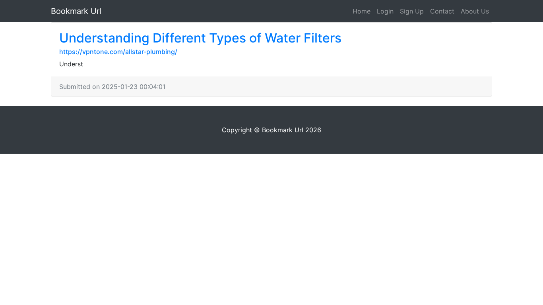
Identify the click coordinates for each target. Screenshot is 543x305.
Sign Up (412, 11)
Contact (442, 11)
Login (385, 11)
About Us (475, 11)
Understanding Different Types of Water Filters (200, 38)
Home (361, 11)
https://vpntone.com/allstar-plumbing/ (118, 52)
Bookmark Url (76, 11)
